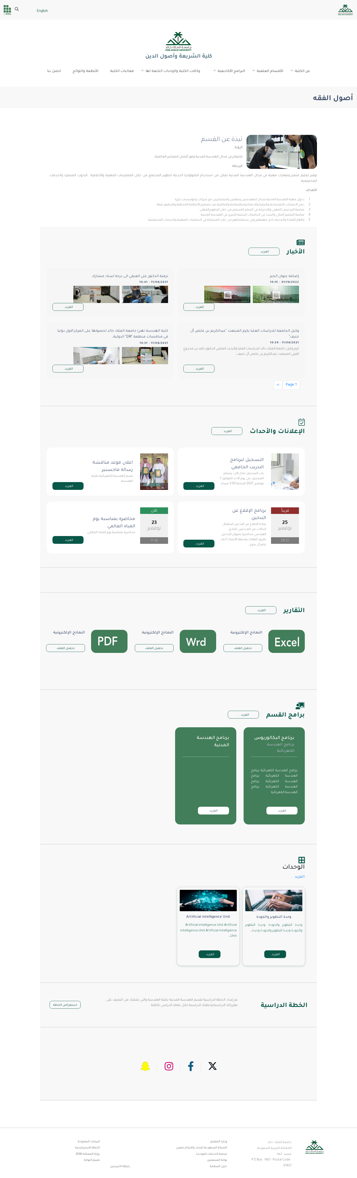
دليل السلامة (218, 1166)
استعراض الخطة (65, 1005)
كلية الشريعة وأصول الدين (178, 57)
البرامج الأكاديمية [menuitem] (229, 73)
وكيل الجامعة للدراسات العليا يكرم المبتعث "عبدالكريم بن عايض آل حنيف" (244, 334)
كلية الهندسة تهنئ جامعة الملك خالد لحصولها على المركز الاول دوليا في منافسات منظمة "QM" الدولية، (112, 334)
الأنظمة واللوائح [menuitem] (85, 71)
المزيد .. (298, 877)
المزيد (282, 811)
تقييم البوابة (92, 1160)
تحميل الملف (243, 648)
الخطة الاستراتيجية (87, 1148)
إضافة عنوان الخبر (284, 276)
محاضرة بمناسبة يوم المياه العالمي (114, 523)
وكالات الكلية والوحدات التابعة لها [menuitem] (170, 73)
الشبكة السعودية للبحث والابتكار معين (201, 1148)
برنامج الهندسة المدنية (213, 742)
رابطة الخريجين (120, 1166)
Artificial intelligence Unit (208, 917)
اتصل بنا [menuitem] (54, 71)
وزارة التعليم (219, 1141)
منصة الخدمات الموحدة (211, 1154)
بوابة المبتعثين (217, 1160)
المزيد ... (243, 715)
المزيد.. (264, 252)
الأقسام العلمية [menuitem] (267, 73)
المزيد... (199, 486)
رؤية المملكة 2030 (88, 1154)
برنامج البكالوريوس (274, 738)
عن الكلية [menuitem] (300, 73)
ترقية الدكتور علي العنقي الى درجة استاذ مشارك (130, 276)
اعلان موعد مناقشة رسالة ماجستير (113, 466)
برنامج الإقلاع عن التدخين (249, 515)
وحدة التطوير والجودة (273, 917)
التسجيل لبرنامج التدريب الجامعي (247, 464)
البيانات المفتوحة (89, 1141)
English (42, 11)
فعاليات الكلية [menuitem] (122, 71)
